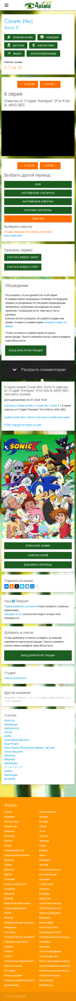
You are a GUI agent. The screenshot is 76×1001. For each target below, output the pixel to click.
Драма (43, 816)
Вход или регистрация (26, 350)
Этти (42, 831)
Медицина (10, 927)
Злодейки (45, 941)
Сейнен (43, 850)
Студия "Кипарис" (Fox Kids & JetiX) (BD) (28, 231)
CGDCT (8, 956)
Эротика (44, 946)
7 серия (50, 84)
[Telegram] (27, 586)
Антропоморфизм (43, 53)
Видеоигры (46, 985)
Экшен (17, 53)
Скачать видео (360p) (22, 257)
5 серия (27, 84)
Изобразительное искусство (55, 937)
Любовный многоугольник (20, 922)
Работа (8, 951)
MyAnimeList (11, 728)
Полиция (9, 879)
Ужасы (43, 835)
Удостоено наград (50, 903)
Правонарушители (15, 908)
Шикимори (10, 724)
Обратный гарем (49, 975)
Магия (8, 874)
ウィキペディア (13, 767)
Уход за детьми (48, 956)
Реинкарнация (13, 975)
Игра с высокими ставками (55, 961)
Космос (43, 821)
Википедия (11, 763)
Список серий (38, 555)
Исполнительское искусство (55, 970)
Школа (8, 840)
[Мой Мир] (32, 586)
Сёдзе (42, 845)
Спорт (7, 845)
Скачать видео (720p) (22, 266)
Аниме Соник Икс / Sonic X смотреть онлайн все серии (37, 417)
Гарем (8, 864)
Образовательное (50, 908)
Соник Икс (18, 21)
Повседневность (14, 850)
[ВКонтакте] (6, 586)
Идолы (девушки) (50, 912)
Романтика (11, 826)
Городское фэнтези (15, 941)
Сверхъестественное (16, 855)
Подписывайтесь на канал (20, 606)
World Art (9, 720)
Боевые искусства (15, 884)
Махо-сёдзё (46, 922)
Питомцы (10, 932)
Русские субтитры (38, 210)
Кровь (8, 912)
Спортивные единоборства (20, 961)
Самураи (9, 888)
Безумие (44, 893)
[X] (17, 586)
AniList (8, 732)
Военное (9, 831)
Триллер (44, 840)
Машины (9, 893)
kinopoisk (9, 778)
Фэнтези (9, 835)
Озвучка (38, 218)
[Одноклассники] (11, 586)
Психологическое (50, 869)
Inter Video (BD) (13, 235)
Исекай (8, 917)
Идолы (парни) (13, 965)
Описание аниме (37, 545)
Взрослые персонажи (17, 903)
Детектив (45, 898)
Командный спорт (50, 932)
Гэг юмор (9, 970)
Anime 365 (10, 996)
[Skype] (22, 586)
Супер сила (46, 884)
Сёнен (42, 826)
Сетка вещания (13, 751)
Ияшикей (44, 917)
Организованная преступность (55, 965)
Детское (18, 45)
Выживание (11, 985)
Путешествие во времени (19, 937)
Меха (42, 855)
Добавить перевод (38, 564)
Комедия (52, 37)
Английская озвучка (38, 201)
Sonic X (11, 27)
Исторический (48, 874)
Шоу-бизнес (46, 980)
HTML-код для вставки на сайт (23, 424)
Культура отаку (48, 927)
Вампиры (45, 860)
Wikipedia (9, 759)
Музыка (9, 860)
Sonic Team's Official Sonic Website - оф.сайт (29, 747)
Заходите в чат (13, 614)
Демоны (9, 869)
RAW (38, 184)
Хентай (43, 864)
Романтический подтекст (19, 980)
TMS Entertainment (15, 678)
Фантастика (46, 45)
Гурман (8, 946)
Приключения (23, 37)
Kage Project (11, 743)
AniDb (7, 736)
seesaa (8, 771)
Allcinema (9, 755)
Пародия (44, 879)
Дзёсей (8, 898)
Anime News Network (16, 739)
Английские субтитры (38, 193)
